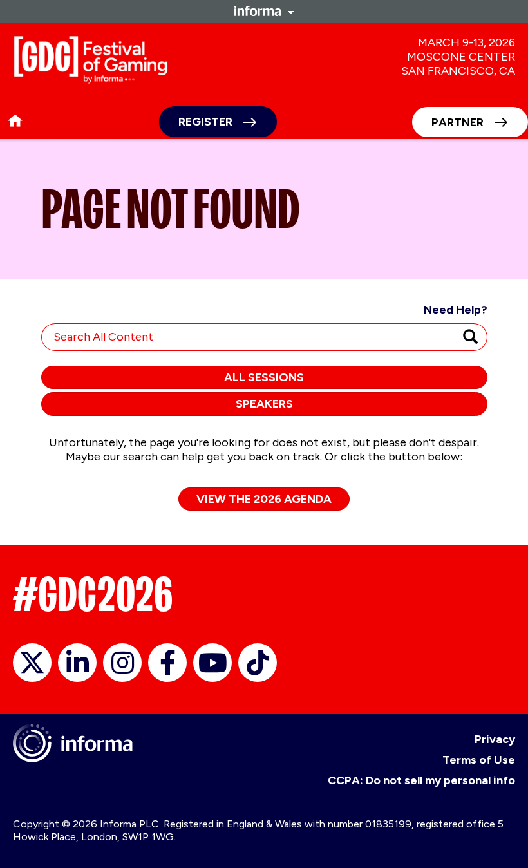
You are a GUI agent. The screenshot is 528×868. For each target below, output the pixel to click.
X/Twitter (32, 662)
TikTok (257, 662)
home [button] (15, 120)
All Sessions (264, 377)
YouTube (212, 662)
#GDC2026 (93, 594)
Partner (457, 122)
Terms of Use (478, 760)
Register (205, 122)
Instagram (122, 662)
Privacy (495, 739)
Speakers (264, 404)
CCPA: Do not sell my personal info (421, 780)
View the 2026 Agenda (264, 499)
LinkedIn (77, 662)
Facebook (167, 662)
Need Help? (455, 310)
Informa (264, 11)
